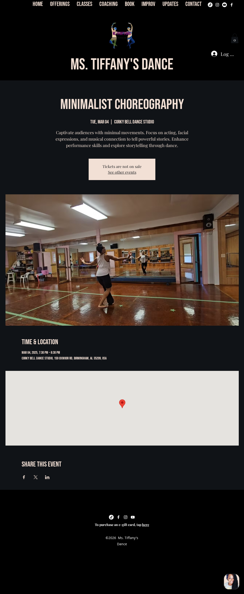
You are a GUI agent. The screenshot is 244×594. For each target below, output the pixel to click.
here (145, 524)
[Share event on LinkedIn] (47, 477)
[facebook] (231, 4)
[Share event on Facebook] (24, 477)
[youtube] (224, 4)
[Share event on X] (35, 477)
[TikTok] (210, 4)
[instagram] (217, 4)
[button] (122, 35)
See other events (122, 172)
